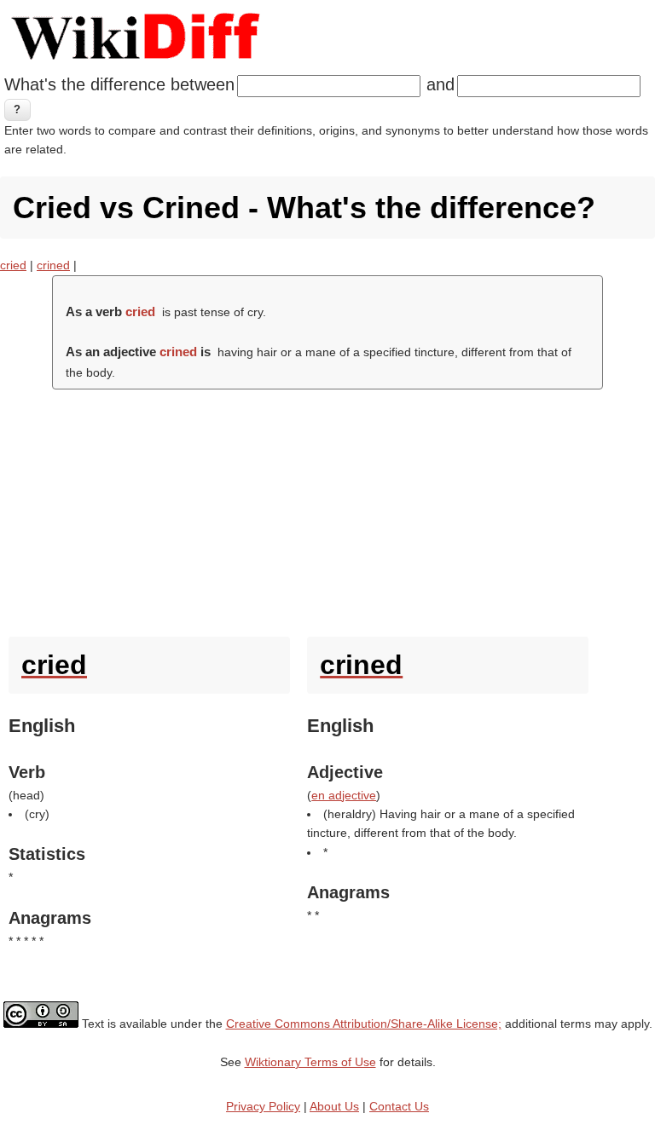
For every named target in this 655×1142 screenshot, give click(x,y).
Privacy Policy (263, 1106)
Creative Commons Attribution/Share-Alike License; (363, 1023)
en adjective (343, 795)
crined (53, 265)
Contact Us (399, 1106)
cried (13, 265)
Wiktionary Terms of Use (310, 1062)
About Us (334, 1106)
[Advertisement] (327, 508)
